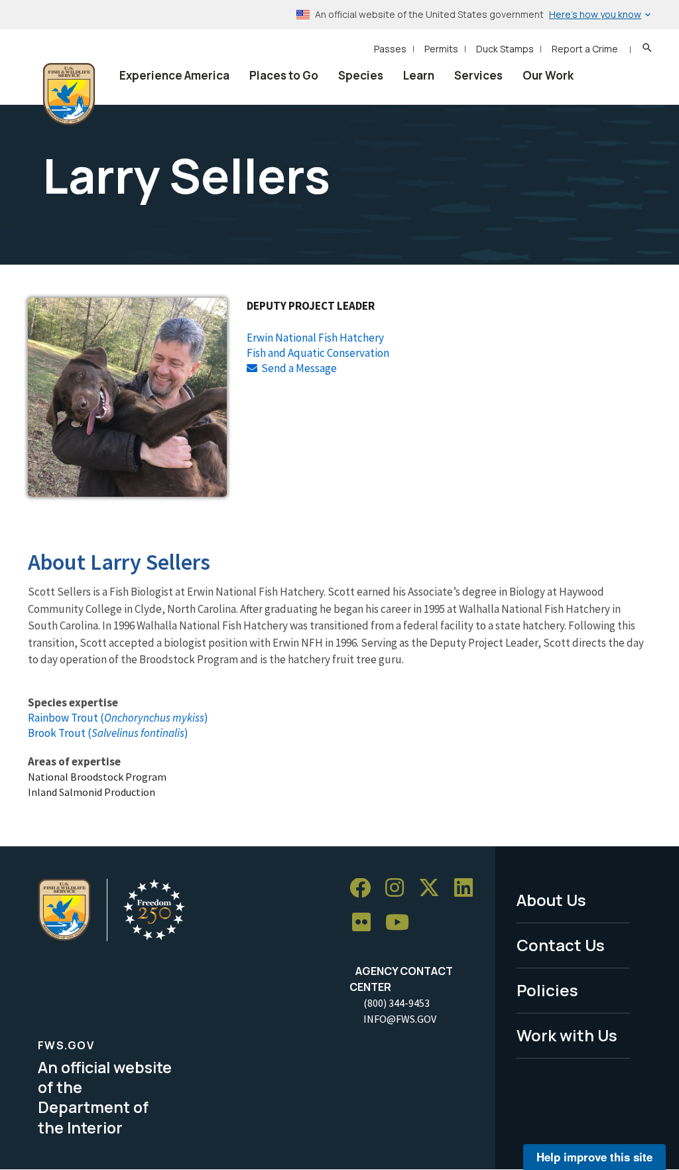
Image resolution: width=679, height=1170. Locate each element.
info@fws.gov (399, 1018)
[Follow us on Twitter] (433, 888)
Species (360, 75)
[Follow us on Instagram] (399, 888)
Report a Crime (585, 48)
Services (478, 75)
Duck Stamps (505, 48)
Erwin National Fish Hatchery (315, 337)
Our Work (548, 75)
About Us (551, 900)
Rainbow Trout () (118, 717)
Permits (441, 48)
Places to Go (283, 75)
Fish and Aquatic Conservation (318, 353)
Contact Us (561, 945)
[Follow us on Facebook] (364, 888)
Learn (418, 75)
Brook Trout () (108, 733)
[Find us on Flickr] (366, 923)
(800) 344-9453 (396, 1002)
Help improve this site (594, 1157)
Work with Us (567, 1035)
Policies (547, 990)
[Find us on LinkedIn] (468, 888)
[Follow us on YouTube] (401, 923)
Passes (390, 48)
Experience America (174, 75)
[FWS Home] (68, 94)
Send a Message (299, 368)
